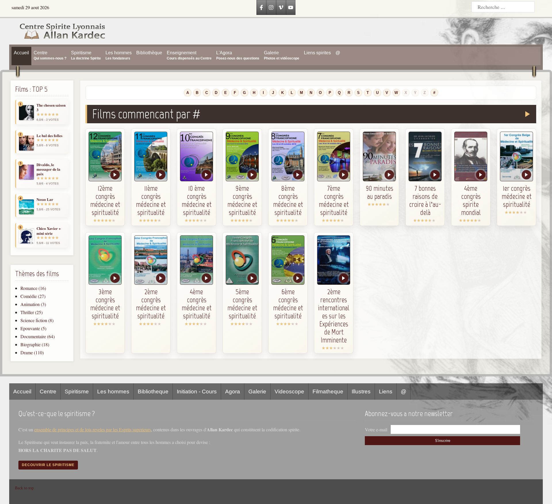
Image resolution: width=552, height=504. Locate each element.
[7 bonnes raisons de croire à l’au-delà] (425, 156)
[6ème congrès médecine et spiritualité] (287, 260)
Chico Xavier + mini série (49, 231)
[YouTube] (291, 7)
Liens (385, 391)
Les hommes (113, 391)
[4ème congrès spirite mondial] (470, 156)
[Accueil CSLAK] (57, 31)
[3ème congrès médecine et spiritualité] (105, 260)
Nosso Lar (45, 199)
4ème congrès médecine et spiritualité (197, 303)
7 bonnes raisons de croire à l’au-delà (425, 200)
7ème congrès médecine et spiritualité (334, 200)
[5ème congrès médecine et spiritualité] (242, 260)
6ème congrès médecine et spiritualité (288, 303)
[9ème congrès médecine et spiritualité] (242, 156)
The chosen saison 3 (51, 107)
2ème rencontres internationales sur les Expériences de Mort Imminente (333, 315)
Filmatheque (328, 391)
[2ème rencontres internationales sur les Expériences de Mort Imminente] (333, 260)
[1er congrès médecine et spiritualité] (516, 156)
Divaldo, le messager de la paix (48, 169)
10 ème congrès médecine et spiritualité (197, 200)
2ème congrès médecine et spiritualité (151, 303)
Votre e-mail (376, 429)
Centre (48, 391)
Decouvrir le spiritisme (48, 465)
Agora (232, 391)
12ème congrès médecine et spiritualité (105, 200)
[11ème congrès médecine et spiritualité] (150, 156)
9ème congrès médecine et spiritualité (242, 200)
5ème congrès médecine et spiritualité (242, 303)
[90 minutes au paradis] (379, 156)
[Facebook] (261, 7)
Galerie (257, 391)
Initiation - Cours (197, 391)
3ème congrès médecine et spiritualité (105, 303)
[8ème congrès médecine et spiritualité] (287, 156)
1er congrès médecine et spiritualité (517, 196)
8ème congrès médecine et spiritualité (288, 200)
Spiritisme (77, 391)
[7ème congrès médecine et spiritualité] (333, 156)
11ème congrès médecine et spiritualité (151, 200)
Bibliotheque (153, 391)
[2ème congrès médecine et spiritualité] (150, 260)
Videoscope (289, 391)
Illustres (361, 391)
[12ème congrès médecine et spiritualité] (105, 156)
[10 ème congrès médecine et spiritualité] (196, 156)
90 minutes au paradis (379, 192)
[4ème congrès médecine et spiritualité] (196, 260)
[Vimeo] (281, 7)
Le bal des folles (49, 135)
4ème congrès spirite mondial (471, 200)
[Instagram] (271, 7)
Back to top (24, 487)
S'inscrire (442, 440)
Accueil (22, 391)
